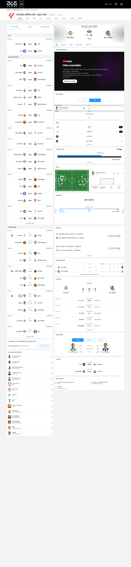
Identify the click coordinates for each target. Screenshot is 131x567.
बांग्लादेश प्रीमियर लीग (17, 10)
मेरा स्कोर (109, 4)
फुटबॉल (8, 10)
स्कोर (21, 4)
